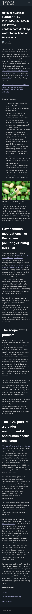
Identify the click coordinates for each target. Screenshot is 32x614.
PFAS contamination (8, 524)
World (9, 44)
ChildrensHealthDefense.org (11, 597)
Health (4, 44)
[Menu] (29, 3)
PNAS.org (5, 592)
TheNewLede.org (7, 601)
